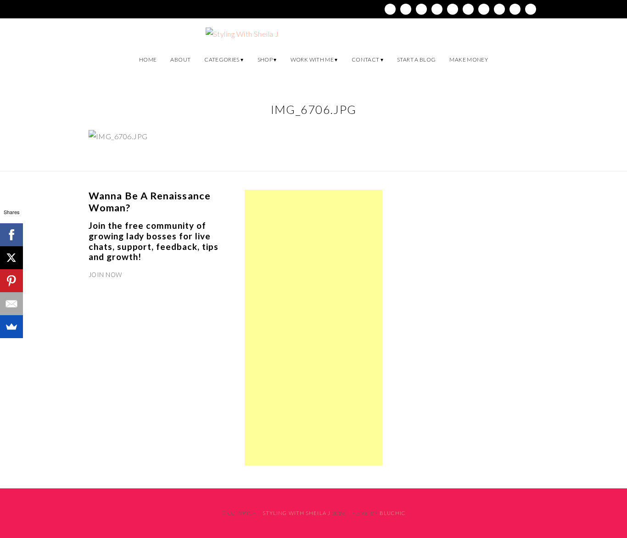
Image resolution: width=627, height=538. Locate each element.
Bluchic (392, 513)
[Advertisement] (313, 327)
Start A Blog (416, 59)
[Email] (11, 303)
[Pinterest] (11, 280)
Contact (366, 59)
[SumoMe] (11, 326)
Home (148, 59)
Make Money (468, 59)
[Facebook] (11, 234)
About (180, 59)
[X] (11, 257)
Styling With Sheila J (297, 513)
